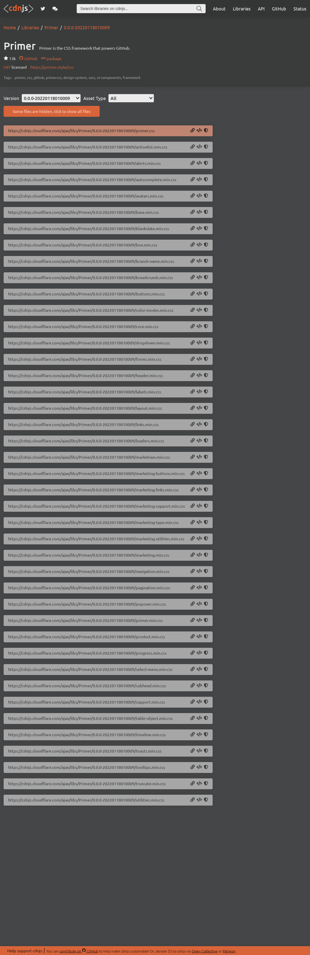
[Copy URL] (192, 130)
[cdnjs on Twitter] (43, 9)
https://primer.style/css (52, 67)
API (261, 8)
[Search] (199, 8)
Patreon (229, 950)
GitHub (279, 8)
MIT (8, 67)
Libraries (242, 8)
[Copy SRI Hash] (206, 130)
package (54, 58)
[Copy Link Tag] (199, 130)
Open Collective (204, 950)
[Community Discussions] (55, 9)
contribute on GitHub (78, 950)
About (219, 8)
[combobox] (51, 98)
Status (299, 8)
